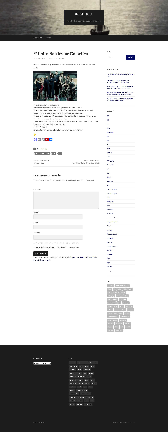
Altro (108, 128)
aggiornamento (120, 285)
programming (125, 316)
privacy (127, 313)
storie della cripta (112, 246)
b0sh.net (84, 14)
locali (108, 197)
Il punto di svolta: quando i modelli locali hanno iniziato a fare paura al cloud (120, 87)
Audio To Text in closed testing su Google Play (120, 75)
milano (110, 309)
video (108, 258)
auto (108, 140)
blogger (109, 152)
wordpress (110, 271)
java (119, 303)
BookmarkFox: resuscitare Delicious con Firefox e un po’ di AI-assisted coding (120, 93)
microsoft (129, 306)
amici (108, 136)
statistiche (119, 323)
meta (108, 205)
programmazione (112, 222)
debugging (110, 161)
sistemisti (110, 238)
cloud (123, 292)
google (109, 177)
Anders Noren (124, 422)
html (108, 185)
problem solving (112, 218)
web (122, 327)
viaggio (110, 327)
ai (128, 285)
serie (60, 153)
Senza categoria (112, 234)
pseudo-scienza (112, 320)
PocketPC (110, 214)
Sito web (36, 233)
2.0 (108, 116)
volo (108, 262)
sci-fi (53, 153)
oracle (110, 313)
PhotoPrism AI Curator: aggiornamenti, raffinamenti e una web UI (120, 99)
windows (110, 330)
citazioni (116, 292)
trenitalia (127, 323)
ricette (109, 226)
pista (120, 313)
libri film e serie (42, 149)
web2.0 (128, 327)
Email (36, 222)
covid (108, 156)
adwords (110, 285)
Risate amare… (41, 162)
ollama (123, 309)
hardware (110, 181)
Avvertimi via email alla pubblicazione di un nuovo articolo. (58, 247)
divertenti (110, 165)
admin (50, 58)
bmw (109, 292)
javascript (126, 303)
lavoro (110, 306)
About (48, 38)
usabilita (109, 250)
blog (108, 148)
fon (108, 169)
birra (108, 144)
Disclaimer (37, 38)
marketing (110, 201)
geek (109, 299)
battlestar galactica (42, 153)
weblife (109, 267)
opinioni (130, 309)
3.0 (108, 120)
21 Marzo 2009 (39, 58)
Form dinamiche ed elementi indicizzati (85, 162)
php (115, 313)
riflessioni (123, 320)
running (109, 230)
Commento (38, 189)
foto (108, 173)
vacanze (109, 254)
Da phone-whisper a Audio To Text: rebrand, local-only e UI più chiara (118, 81)
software (110, 242)
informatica (111, 303)
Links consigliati (112, 193)
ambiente (110, 132)
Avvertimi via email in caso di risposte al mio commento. (57, 243)
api (115, 289)
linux (115, 306)
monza (117, 309)
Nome (36, 212)
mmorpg (109, 209)
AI (107, 124)
